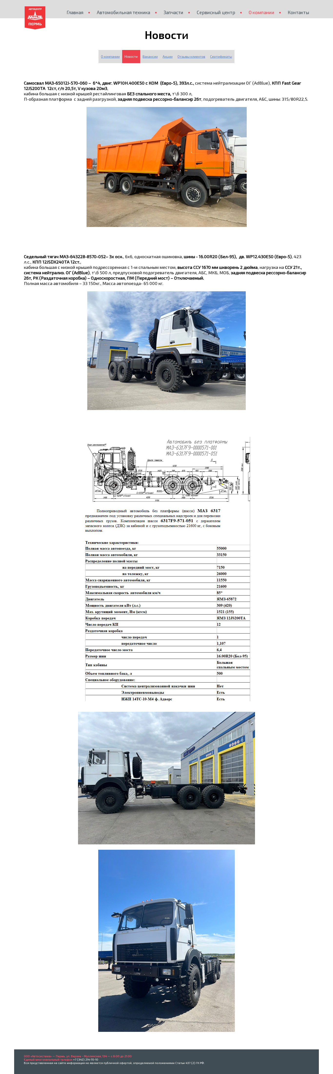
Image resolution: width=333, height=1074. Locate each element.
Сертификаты (221, 56)
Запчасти (173, 12)
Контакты (298, 12)
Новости (131, 56)
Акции (168, 56)
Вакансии (150, 56)
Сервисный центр (216, 12)
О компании (261, 12)
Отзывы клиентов (191, 56)
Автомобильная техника (123, 12)
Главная (75, 12)
